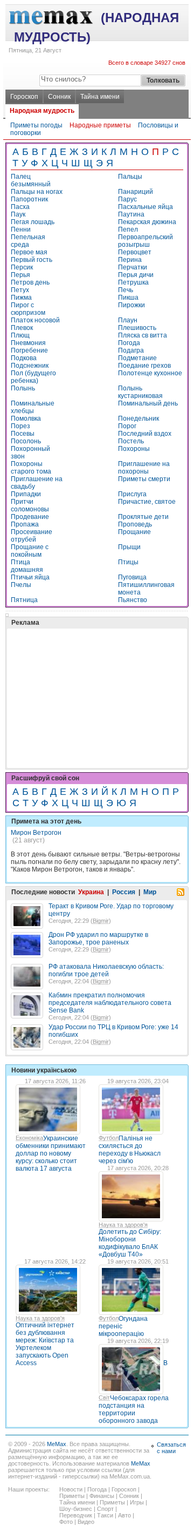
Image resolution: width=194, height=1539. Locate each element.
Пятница (24, 600)
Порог (127, 426)
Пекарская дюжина (147, 222)
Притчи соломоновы (30, 505)
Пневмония (28, 343)
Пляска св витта (142, 335)
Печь (125, 290)
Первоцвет (134, 252)
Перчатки (132, 267)
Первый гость (31, 260)
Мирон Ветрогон (36, 832)
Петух (20, 290)
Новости (70, 1489)
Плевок (22, 328)
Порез (20, 426)
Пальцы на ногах (37, 191)
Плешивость (137, 328)
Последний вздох (144, 433)
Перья (20, 275)
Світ (104, 1397)
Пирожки (131, 305)
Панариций (135, 191)
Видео (86, 1521)
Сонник (59, 96)
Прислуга (132, 494)
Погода (129, 343)
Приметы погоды (36, 125)
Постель (131, 441)
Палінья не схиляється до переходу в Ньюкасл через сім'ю (130, 1150)
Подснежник (29, 365)
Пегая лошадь (32, 222)
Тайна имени (100, 96)
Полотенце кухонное (150, 373)
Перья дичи (136, 275)
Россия (123, 892)
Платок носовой (35, 320)
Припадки (26, 494)
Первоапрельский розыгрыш (145, 240)
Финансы (101, 1496)
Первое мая (29, 252)
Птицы (128, 562)
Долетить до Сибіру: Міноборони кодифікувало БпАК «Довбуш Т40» (130, 1243)
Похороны (134, 449)
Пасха (20, 207)
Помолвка (26, 418)
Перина (130, 260)
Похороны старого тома (31, 467)
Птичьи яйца (30, 577)
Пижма (21, 297)
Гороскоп (24, 96)
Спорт (105, 1509)
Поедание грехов (144, 365)
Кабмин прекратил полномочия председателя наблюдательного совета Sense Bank (109, 1002)
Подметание (137, 358)
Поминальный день (148, 403)
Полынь (23, 388)
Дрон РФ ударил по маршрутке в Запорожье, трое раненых (98, 938)
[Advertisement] (91, 671)
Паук (18, 214)
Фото (66, 1521)
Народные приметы (100, 125)
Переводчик (75, 1515)
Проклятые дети (143, 517)
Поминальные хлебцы (32, 407)
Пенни (21, 229)
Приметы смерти (144, 479)
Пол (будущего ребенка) (33, 376)
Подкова (24, 358)
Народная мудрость (42, 110)
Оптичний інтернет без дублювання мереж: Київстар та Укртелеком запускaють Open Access (45, 1344)
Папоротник (29, 199)
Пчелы (21, 585)
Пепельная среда (28, 240)
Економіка (29, 1138)
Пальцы (130, 176)
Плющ (20, 335)
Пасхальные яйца (145, 207)
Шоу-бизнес (75, 1509)
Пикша (128, 297)
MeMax (56, 1444)
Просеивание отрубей (31, 535)
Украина (91, 892)
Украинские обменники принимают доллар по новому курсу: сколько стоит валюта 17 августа (51, 1153)
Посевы (22, 433)
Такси (105, 1515)
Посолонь (26, 441)
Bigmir (101, 920)
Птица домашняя (27, 565)
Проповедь (135, 524)
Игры (137, 1502)
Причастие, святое (147, 501)
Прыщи (129, 547)
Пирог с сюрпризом (28, 308)
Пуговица (132, 577)
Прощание (134, 532)
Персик (22, 267)
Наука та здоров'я (123, 1224)
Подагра (131, 350)
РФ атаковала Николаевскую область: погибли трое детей (106, 970)
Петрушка (133, 282)
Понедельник (138, 418)
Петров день (30, 282)
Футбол (109, 1138)
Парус (127, 199)
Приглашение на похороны (144, 467)
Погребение (29, 350)
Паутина (131, 214)
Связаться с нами (171, 1447)
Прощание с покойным (29, 550)
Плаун (127, 320)
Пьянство (132, 600)
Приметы (72, 1496)
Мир (149, 892)
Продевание (30, 517)
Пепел (128, 229)
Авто (124, 1515)
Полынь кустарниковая (140, 392)
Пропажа (25, 524)
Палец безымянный (31, 180)
